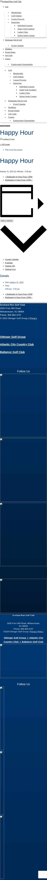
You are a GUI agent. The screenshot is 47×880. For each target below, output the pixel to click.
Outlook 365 (10, 266)
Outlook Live (10, 269)
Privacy (33, 318)
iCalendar (9, 263)
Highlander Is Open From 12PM (18, 177)
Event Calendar (17, 46)
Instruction (15, 22)
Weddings (8, 49)
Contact (7, 59)
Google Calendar (12, 259)
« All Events (5, 144)
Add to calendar (6, 221)
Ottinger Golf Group (13, 336)
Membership (16, 13)
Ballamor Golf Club (12, 352)
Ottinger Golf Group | (16, 638)
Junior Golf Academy (26, 29)
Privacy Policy (36, 632)
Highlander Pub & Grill (13, 40)
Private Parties (10, 52)
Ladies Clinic (23, 32)
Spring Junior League (26, 35)
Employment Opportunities (22, 64)
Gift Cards (8, 55)
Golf (6, 7)
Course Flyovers (17, 19)
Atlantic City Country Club (17, 344)
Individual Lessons (25, 26)
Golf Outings (16, 16)
